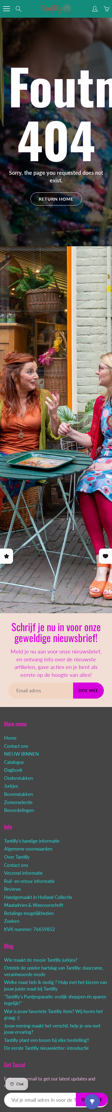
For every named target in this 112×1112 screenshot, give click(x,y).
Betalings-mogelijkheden (29, 913)
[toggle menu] (6, 9)
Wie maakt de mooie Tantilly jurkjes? (40, 960)
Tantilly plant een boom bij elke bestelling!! (46, 1040)
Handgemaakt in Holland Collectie (38, 897)
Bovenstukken (18, 794)
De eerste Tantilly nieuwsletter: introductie (46, 1048)
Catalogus (14, 762)
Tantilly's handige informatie (32, 841)
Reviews (12, 889)
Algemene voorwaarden (28, 849)
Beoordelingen (19, 810)
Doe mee (88, 690)
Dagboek (13, 770)
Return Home (56, 198)
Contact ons (16, 746)
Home (10, 738)
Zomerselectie (18, 802)
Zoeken (11, 921)
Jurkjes (11, 786)
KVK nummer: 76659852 (29, 929)
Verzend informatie (23, 873)
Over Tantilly (17, 857)
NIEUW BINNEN (21, 754)
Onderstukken (18, 778)
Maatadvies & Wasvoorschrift (33, 905)
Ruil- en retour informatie (29, 881)
